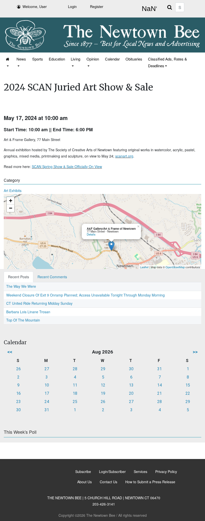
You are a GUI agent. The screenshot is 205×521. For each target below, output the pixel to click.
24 (46, 401)
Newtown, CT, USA (148, 8)
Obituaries (134, 59)
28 (75, 368)
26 (18, 368)
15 (188, 385)
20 (131, 393)
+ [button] (10, 201)
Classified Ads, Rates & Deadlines (167, 62)
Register (96, 6)
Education (57, 59)
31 (159, 368)
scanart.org (124, 156)
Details (91, 234)
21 (159, 393)
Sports (37, 59)
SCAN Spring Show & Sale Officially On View (67, 166)
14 (159, 385)
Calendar (112, 59)
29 (103, 368)
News (21, 59)
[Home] (8, 62)
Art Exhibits (13, 190)
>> (195, 352)
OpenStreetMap (175, 267)
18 (75, 393)
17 (46, 393)
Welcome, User (34, 6)
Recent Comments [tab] (52, 276)
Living (75, 59)
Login (72, 6)
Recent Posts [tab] (18, 276)
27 (46, 368)
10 (46, 385)
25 (75, 401)
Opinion (92, 59)
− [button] (10, 208)
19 (103, 393)
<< (9, 352)
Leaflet (144, 267)
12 (103, 385)
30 (131, 368)
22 (188, 393)
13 (131, 385)
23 (18, 401)
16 (18, 393)
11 (75, 385)
